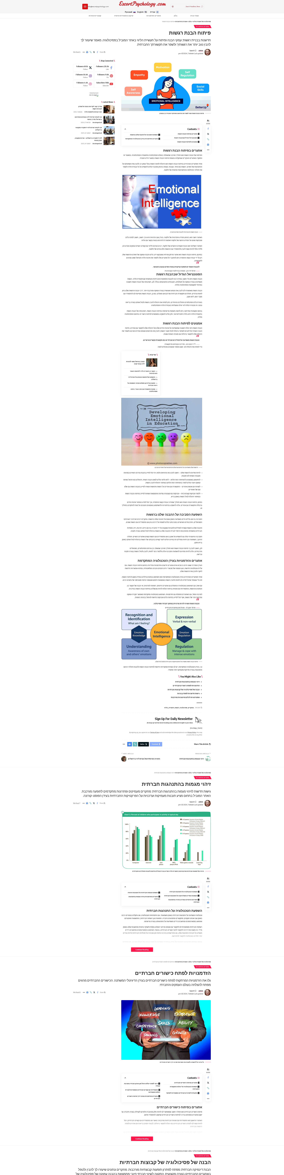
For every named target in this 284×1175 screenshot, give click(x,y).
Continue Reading (142, 950)
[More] (83, 52)
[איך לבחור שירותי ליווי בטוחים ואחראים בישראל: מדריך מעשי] (109, 120)
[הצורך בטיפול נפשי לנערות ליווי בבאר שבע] (151, 362)
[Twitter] (83, 68)
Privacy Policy (192, 732)
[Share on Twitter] (94, 52)
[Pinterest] (104, 76)
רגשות (177, 708)
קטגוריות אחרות (95, 16)
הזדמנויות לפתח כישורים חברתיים (186, 685)
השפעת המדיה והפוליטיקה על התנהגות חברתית (180, 896)
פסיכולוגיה (183, 708)
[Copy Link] (90, 52)
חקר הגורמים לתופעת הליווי (93, 112)
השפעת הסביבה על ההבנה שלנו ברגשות (144, 135)
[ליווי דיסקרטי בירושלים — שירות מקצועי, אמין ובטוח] (109, 141)
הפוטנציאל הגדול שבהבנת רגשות (185, 138)
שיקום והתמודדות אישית (123, 16)
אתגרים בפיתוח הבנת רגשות (187, 134)
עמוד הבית (194, 16)
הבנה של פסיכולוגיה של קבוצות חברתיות (184, 689)
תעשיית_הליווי (169, 708)
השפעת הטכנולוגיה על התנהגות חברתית (183, 892)
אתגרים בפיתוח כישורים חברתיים (185, 1083)
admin (201, 50)
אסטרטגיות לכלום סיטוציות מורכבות (185, 697)
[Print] (87, 52)
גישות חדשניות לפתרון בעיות (188, 693)
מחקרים (191, 708)
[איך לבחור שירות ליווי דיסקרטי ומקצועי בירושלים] (109, 130)
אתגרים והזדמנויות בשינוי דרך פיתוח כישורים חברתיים (143, 1097)
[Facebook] (104, 68)
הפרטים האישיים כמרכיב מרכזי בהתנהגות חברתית (183, 901)
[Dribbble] (83, 84)
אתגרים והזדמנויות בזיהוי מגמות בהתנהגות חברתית (144, 898)
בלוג (175, 16)
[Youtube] (104, 84)
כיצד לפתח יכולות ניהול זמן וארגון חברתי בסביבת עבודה (142, 1085)
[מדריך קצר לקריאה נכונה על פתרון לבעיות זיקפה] (109, 109)
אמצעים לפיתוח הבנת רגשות (187, 142)
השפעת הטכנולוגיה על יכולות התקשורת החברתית (184, 1088)
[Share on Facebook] (97, 52)
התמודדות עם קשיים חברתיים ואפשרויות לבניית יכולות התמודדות (142, 1091)
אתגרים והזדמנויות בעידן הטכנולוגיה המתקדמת (141, 139)
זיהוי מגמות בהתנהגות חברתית (187, 682)
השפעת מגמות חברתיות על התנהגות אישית (143, 892)
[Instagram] (83, 76)
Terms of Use (154, 732)
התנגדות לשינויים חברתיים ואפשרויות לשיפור (181, 1093)
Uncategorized (97, 122)
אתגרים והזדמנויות (153, 16)
